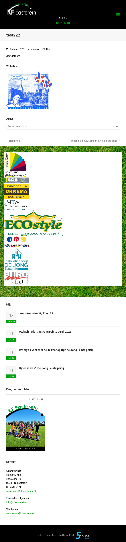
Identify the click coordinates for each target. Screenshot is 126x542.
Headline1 (13, 141)
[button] (118, 14)
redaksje (35, 49)
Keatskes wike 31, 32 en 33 (36, 313)
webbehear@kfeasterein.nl (20, 513)
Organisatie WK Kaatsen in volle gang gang (94, 141)
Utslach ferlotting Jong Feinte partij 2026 (45, 331)
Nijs (48, 49)
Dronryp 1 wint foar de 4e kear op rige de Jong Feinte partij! (56, 350)
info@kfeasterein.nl (16, 502)
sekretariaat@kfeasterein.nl (21, 491)
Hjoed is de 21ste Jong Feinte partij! (42, 368)
